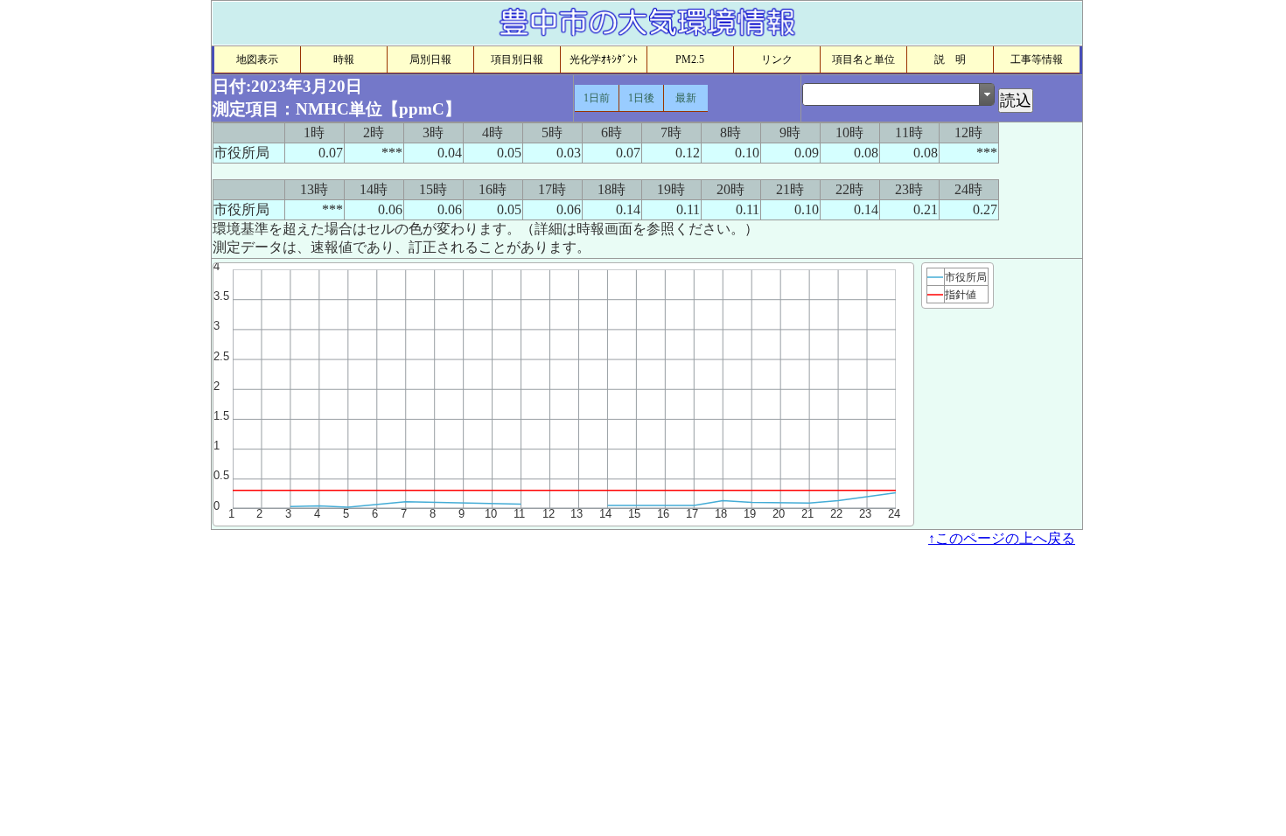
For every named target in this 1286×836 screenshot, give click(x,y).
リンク (777, 59)
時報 (343, 59)
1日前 (597, 98)
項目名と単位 (863, 59)
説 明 (950, 59)
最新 (685, 98)
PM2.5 (689, 59)
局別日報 (430, 59)
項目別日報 (517, 59)
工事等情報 (1036, 59)
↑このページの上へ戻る (1001, 538)
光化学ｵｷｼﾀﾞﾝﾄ (604, 59)
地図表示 (257, 59)
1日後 (641, 98)
